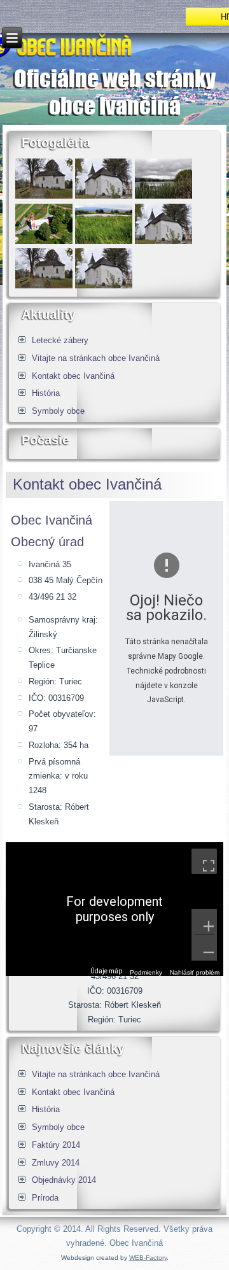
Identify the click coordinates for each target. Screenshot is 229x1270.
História (46, 393)
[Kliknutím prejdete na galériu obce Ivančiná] (103, 241)
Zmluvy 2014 (56, 1163)
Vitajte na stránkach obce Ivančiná (96, 358)
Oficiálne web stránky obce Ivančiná (115, 92)
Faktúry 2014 (56, 1145)
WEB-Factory (148, 1257)
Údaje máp (106, 971)
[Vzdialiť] (204, 948)
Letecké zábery (60, 340)
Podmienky (146, 972)
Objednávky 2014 (64, 1180)
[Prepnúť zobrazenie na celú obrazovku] (204, 861)
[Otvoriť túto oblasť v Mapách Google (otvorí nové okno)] (30, 967)
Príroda (45, 1198)
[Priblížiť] (204, 922)
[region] (115, 909)
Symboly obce (58, 411)
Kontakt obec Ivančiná (73, 376)
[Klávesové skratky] (78, 972)
